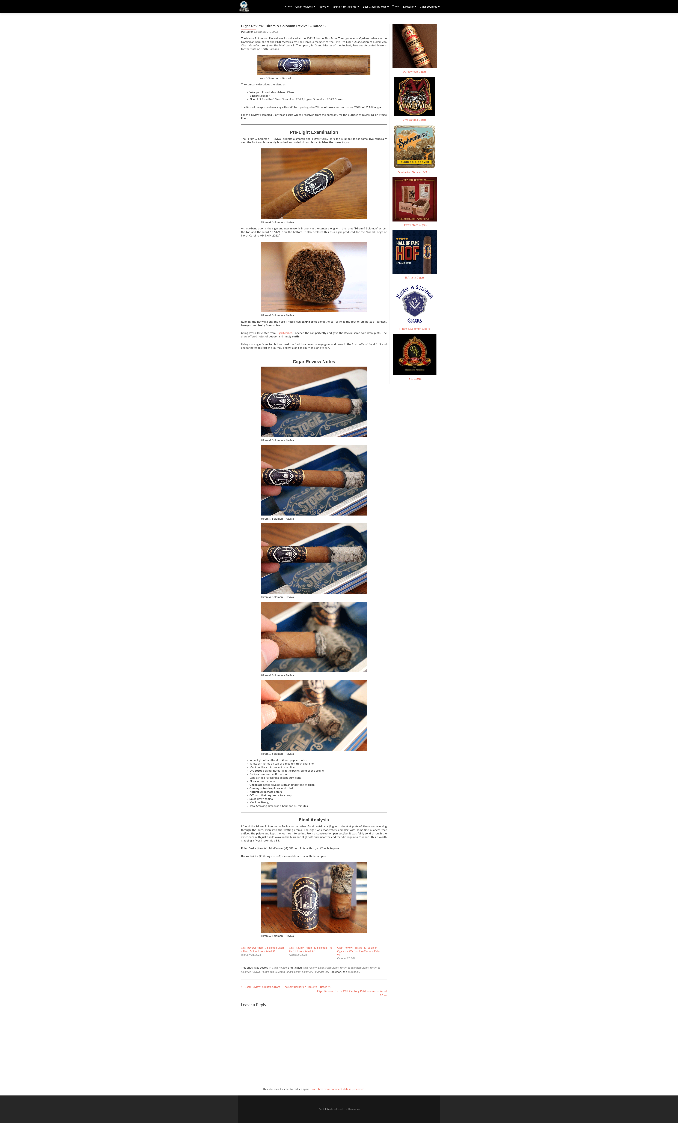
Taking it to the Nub (344, 6)
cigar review (309, 967)
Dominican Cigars (328, 967)
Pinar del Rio (321, 972)
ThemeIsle (353, 1109)
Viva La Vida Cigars (414, 119)
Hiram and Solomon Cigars (277, 972)
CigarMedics (284, 333)
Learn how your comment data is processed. (338, 1089)
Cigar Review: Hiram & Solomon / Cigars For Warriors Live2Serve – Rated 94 (358, 951)
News (322, 6)
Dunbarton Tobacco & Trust (415, 172)
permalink (353, 972)
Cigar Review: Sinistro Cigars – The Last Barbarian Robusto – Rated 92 (286, 987)
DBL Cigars (414, 379)
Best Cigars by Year (374, 6)
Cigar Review (279, 967)
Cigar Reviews (304, 6)
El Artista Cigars (414, 277)
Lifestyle (408, 6)
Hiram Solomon (303, 972)
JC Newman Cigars (414, 71)
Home (288, 6)
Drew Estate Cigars (415, 225)
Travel (396, 6)
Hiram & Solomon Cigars (354, 967)
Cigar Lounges (428, 6)
